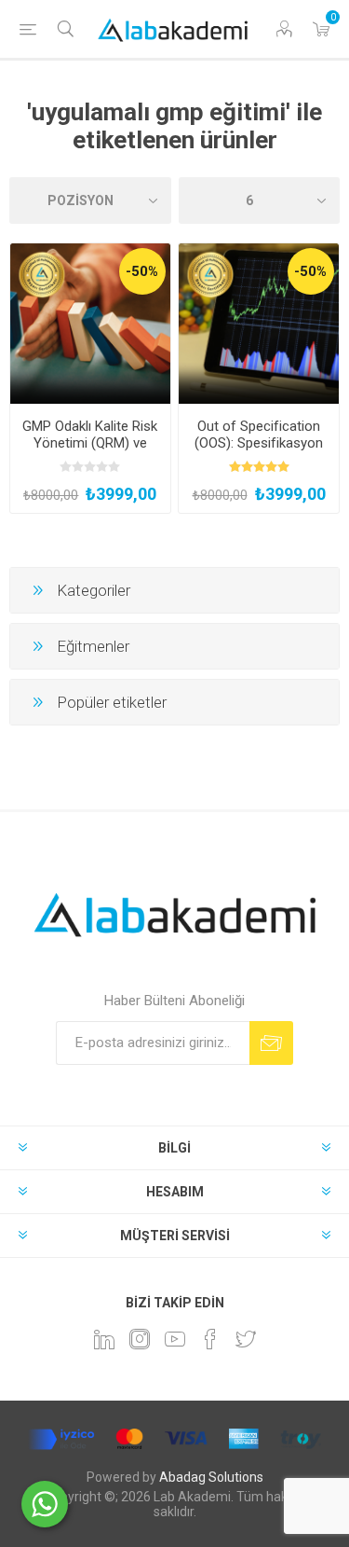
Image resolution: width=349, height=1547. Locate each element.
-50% (142, 271)
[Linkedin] (104, 1339)
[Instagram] (139, 1339)
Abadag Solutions (211, 1477)
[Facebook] (210, 1339)
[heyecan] (246, 1339)
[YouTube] (175, 1339)
